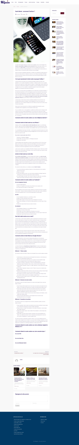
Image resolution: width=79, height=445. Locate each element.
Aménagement (20, 2)
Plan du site (43, 421)
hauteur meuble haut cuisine (19, 432)
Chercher (62, 13)
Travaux (26, 2)
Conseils (47, 2)
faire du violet (16, 425)
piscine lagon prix (17, 427)
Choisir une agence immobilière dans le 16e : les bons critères (60, 27)
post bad (15, 430)
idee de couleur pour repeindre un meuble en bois (22, 419)
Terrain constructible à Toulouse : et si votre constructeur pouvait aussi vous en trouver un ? (60, 54)
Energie (38, 2)
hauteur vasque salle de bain (19, 421)
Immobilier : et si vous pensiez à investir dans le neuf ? (60, 73)
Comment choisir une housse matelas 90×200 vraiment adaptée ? (60, 22)
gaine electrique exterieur (18, 433)
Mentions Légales (44, 419)
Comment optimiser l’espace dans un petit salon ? (59, 37)
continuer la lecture (16, 386)
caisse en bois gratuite (18, 429)
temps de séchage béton (18, 424)
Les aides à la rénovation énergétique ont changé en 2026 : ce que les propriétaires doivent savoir (60, 61)
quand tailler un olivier (18, 422)
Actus (12, 2)
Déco (16, 2)
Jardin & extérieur (32, 2)
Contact (42, 422)
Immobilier (42, 2)
